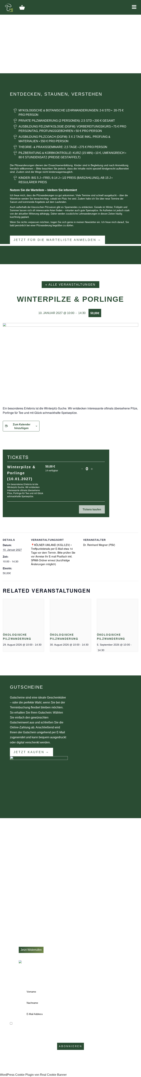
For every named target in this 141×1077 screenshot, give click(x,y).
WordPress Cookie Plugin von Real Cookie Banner (33, 1074)
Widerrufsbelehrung (31, 944)
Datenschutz (27, 931)
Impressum (26, 935)
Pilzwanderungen (30, 909)
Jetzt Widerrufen (31, 949)
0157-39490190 (33, 886)
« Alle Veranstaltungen (70, 284)
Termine (24, 913)
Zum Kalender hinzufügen (21, 426)
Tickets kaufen (92, 509)
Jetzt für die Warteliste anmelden (55, 239)
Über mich (25, 918)
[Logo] (8, 7)
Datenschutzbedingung (110, 1032)
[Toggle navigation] (134, 7)
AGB (22, 940)
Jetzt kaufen (29, 752)
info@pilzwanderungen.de (40, 891)
